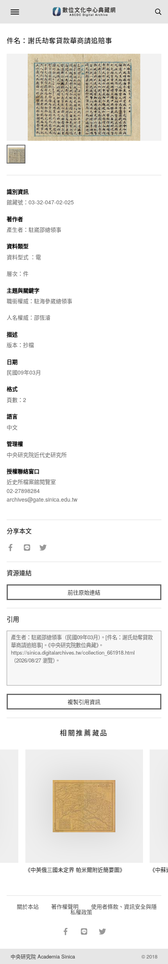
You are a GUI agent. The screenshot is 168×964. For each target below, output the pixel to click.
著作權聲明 (65, 906)
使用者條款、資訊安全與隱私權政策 (113, 909)
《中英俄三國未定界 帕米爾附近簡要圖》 (75, 869)
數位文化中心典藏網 (84, 11)
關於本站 (28, 906)
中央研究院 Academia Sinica (43, 956)
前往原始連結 (84, 592)
